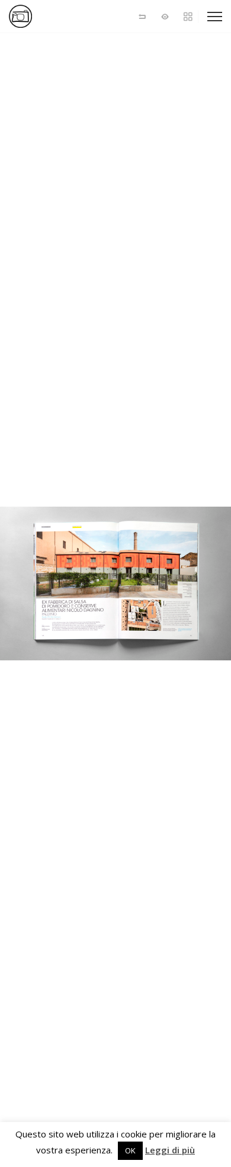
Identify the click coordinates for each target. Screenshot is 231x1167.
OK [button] (130, 1150)
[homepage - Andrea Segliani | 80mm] (50, 16)
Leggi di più (170, 1150)
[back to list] (142, 16)
